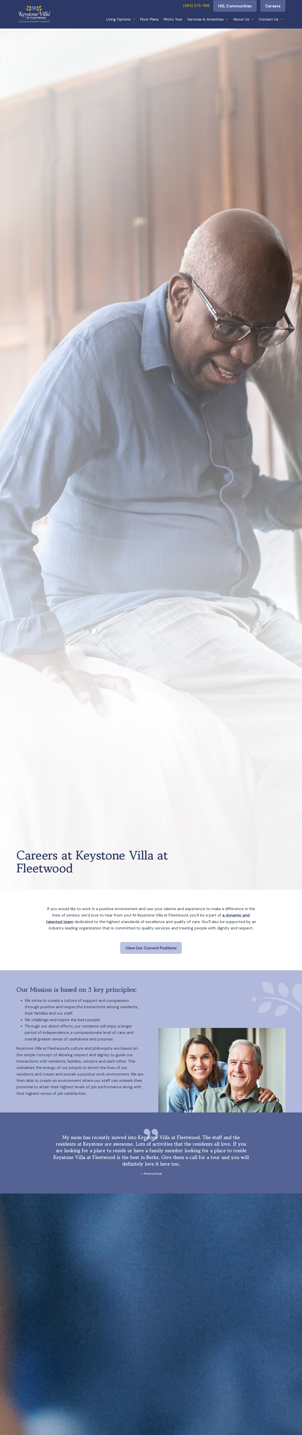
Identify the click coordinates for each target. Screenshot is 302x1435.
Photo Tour (173, 19)
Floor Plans (149, 19)
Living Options (118, 19)
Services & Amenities (205, 19)
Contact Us (268, 19)
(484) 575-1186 (196, 5)
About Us (241, 19)
